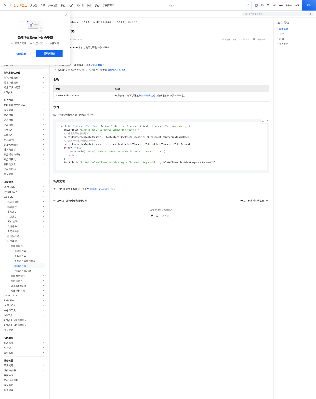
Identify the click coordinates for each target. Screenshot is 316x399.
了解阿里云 (108, 5)
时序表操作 (119, 21)
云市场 (80, 5)
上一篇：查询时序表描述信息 (72, 200)
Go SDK (96, 21)
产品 (42, 5)
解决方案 (53, 5)
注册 (297, 5)
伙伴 (89, 5)
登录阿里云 (49, 53)
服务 (97, 5)
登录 (309, 5)
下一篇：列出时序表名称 (251, 200)
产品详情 (245, 39)
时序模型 (107, 21)
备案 (281, 5)
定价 (71, 5)
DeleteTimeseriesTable (102, 189)
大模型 (33, 5)
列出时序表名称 (147, 95)
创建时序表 (99, 65)
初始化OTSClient (116, 69)
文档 (274, 5)
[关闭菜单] (5, 5)
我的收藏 (261, 39)
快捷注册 (21, 53)
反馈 (167, 216)
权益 (63, 5)
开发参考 (86, 21)
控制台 (289, 5)
